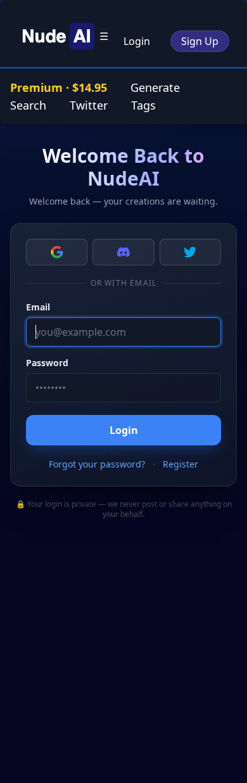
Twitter (89, 105)
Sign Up (199, 41)
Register (180, 464)
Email (38, 307)
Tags (143, 105)
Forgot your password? (97, 464)
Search (28, 105)
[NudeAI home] (56, 36)
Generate (155, 87)
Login (137, 41)
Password (47, 363)
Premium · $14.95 (60, 87)
